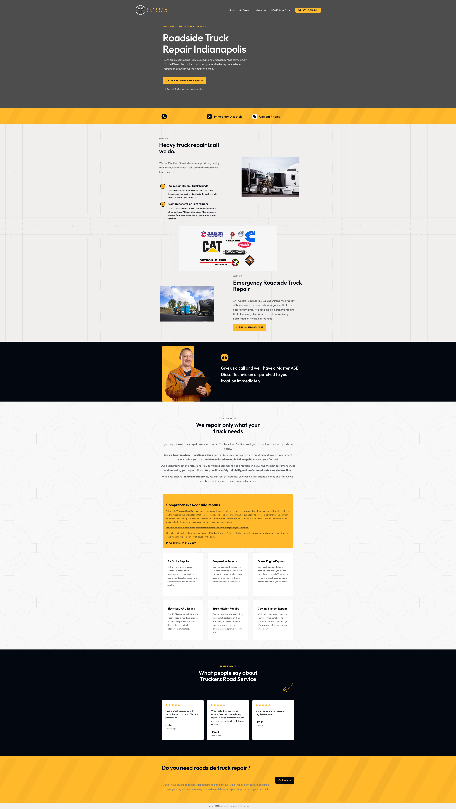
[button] (181, 543)
